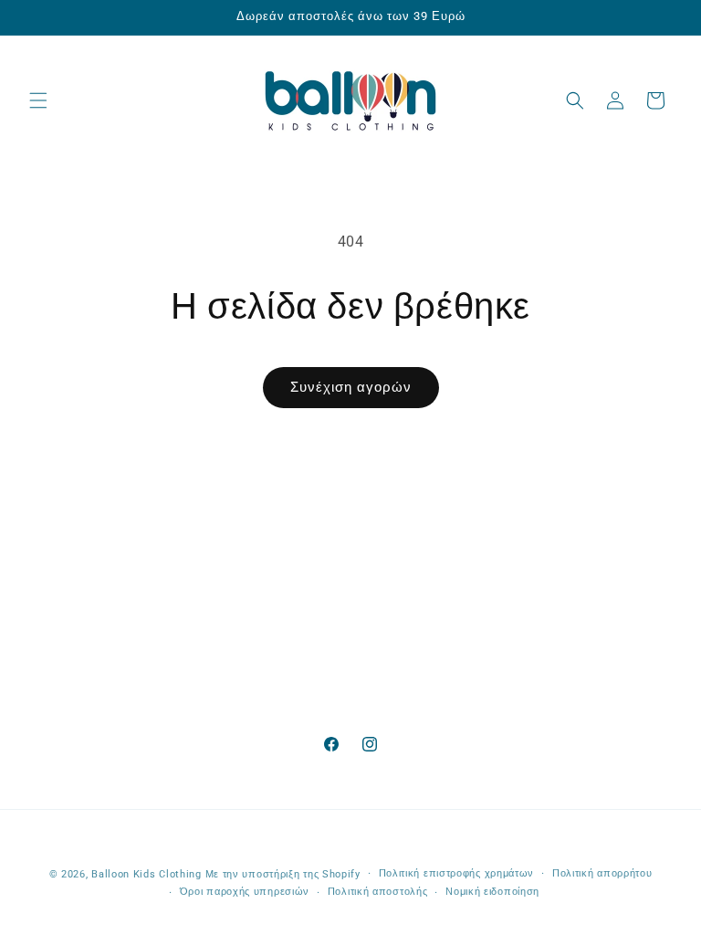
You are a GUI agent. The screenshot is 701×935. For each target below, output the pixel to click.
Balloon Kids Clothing (146, 874)
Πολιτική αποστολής (378, 892)
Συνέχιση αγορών (351, 387)
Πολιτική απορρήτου (602, 873)
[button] (38, 100)
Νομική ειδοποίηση (492, 892)
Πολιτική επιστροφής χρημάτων (457, 873)
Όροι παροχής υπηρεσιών (244, 892)
